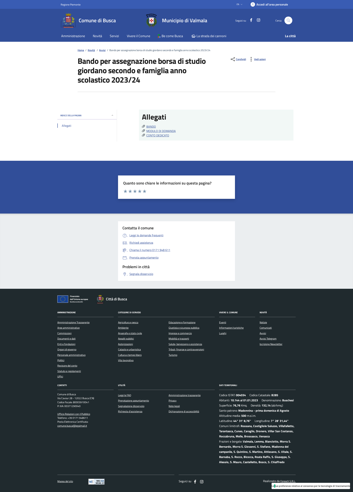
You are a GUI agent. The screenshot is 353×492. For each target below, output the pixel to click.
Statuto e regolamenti (69, 371)
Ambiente (123, 328)
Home (81, 50)
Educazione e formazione (182, 322)
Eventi (222, 322)
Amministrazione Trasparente (73, 322)
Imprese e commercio (180, 333)
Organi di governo (66, 349)
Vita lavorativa (125, 360)
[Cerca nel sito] (288, 20)
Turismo (173, 355)
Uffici (60, 376)
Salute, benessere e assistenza (185, 344)
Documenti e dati (66, 339)
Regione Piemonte (71, 4)
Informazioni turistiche (231, 328)
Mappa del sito (65, 481)
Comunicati (266, 328)
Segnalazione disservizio (131, 406)
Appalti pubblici (126, 339)
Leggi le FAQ (124, 395)
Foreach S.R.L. (288, 481)
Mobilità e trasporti (179, 339)
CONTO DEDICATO (157, 135)
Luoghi (222, 333)
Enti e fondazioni (66, 344)
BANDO (151, 126)
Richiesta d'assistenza (130, 411)
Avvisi (102, 50)
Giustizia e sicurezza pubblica (184, 328)
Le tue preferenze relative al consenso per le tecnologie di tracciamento (311, 486)
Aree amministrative (68, 328)
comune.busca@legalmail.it (72, 426)
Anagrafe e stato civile (130, 333)
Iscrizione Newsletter (271, 344)
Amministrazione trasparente (185, 395)
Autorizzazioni (125, 344)
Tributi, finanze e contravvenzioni (186, 349)
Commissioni (64, 333)
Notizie (263, 322)
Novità (91, 50)
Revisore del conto (67, 366)
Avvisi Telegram (268, 339)
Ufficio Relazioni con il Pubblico (73, 414)
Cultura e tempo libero (130, 355)
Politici (60, 360)
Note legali (174, 406)
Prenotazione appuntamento (133, 401)
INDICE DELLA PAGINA (70, 115)
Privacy (172, 401)
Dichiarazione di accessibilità (184, 411)
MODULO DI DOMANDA (161, 131)
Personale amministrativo (71, 355)
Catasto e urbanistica (129, 349)
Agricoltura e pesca (128, 322)
